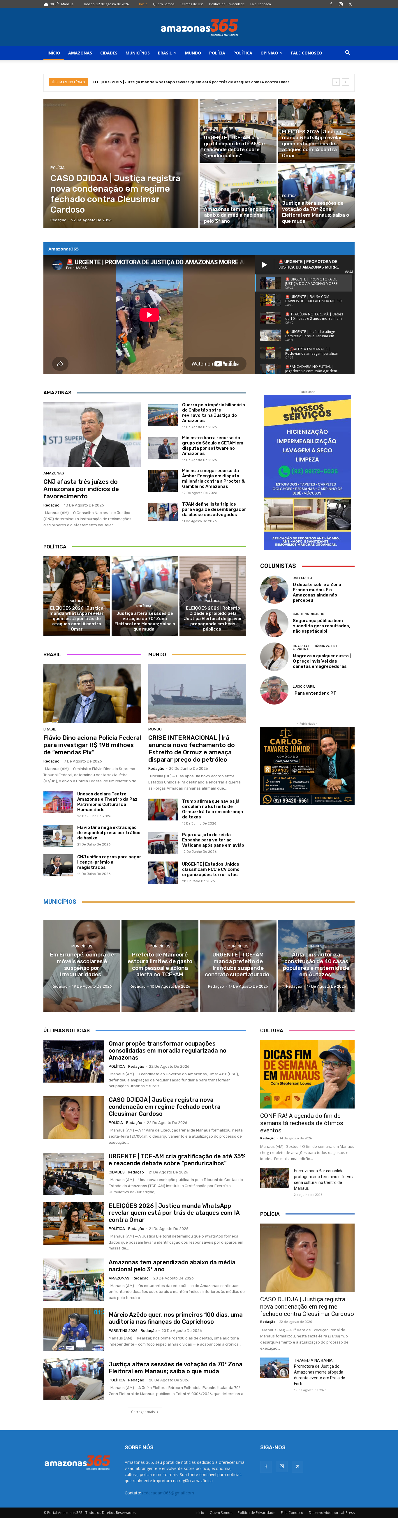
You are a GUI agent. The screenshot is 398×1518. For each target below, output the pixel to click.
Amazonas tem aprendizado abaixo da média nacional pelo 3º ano (156, 82)
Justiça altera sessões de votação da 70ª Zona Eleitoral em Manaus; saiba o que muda (145, 621)
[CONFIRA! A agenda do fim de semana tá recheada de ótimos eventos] (307, 1074)
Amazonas (80, 53)
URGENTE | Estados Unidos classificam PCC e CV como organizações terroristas (210, 869)
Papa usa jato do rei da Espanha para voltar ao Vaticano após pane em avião (213, 840)
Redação (51, 505)
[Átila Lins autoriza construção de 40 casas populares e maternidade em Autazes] (316, 966)
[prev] (336, 82)
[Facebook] (331, 4)
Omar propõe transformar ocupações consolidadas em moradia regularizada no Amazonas (167, 1050)
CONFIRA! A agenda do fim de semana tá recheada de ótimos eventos (301, 1123)
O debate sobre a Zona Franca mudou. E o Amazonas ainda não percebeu (317, 592)
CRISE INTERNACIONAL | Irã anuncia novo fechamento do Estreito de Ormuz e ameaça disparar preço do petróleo (191, 748)
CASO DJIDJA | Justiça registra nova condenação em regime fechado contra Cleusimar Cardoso (165, 1106)
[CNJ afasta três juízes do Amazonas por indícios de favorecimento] (92, 434)
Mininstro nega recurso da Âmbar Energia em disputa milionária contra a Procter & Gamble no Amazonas (213, 478)
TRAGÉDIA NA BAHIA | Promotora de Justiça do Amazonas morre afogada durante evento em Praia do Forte (319, 1372)
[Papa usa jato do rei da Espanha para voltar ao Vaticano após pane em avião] (163, 843)
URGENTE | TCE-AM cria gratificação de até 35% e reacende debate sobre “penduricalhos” (177, 1160)
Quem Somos (163, 4)
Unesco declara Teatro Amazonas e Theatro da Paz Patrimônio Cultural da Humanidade (107, 801)
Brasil (165, 53)
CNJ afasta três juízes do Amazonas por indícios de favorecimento (81, 489)
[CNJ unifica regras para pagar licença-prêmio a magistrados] (58, 865)
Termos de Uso (192, 4)
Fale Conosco (260, 4)
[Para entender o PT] (274, 690)
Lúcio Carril (304, 686)
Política (242, 53)
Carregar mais (143, 1411)
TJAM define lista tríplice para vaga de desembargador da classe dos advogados (214, 509)
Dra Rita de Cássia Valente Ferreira (316, 648)
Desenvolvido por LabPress (332, 1512)
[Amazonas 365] (199, 27)
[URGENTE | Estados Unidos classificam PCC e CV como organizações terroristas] (163, 873)
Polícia (217, 53)
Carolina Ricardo (308, 614)
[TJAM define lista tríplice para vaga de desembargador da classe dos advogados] (163, 512)
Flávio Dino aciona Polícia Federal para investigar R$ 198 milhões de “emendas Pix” (92, 745)
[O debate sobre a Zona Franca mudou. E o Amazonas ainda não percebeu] (274, 590)
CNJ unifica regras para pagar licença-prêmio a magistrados (109, 862)
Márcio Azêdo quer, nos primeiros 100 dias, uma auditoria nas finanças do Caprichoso (176, 1318)
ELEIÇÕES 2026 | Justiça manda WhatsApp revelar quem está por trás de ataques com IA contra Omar (77, 619)
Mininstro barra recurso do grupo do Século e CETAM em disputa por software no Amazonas (212, 445)
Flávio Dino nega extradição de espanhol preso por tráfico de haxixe (108, 833)
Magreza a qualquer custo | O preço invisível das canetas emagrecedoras (322, 661)
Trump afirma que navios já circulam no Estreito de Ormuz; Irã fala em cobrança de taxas (212, 809)
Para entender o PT (314, 693)
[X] (350, 4)
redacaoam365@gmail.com (168, 1493)
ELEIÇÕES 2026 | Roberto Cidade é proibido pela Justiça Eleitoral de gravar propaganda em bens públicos (213, 619)
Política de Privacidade (227, 4)
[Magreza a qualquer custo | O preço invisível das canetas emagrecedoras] (274, 656)
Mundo (193, 53)
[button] (348, 53)
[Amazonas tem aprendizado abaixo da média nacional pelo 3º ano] (238, 196)
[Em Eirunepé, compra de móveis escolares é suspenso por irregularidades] (81, 966)
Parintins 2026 (123, 1330)
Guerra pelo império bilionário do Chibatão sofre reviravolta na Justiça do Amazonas (213, 412)
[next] (345, 82)
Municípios (138, 53)
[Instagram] (340, 4)
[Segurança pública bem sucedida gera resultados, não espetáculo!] (274, 623)
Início (143, 4)
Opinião (269, 53)
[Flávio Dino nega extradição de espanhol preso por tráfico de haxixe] (58, 836)
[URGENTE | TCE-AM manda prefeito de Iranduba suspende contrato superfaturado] (238, 966)
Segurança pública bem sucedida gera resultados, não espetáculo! (321, 626)
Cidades (108, 53)
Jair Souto (302, 578)
